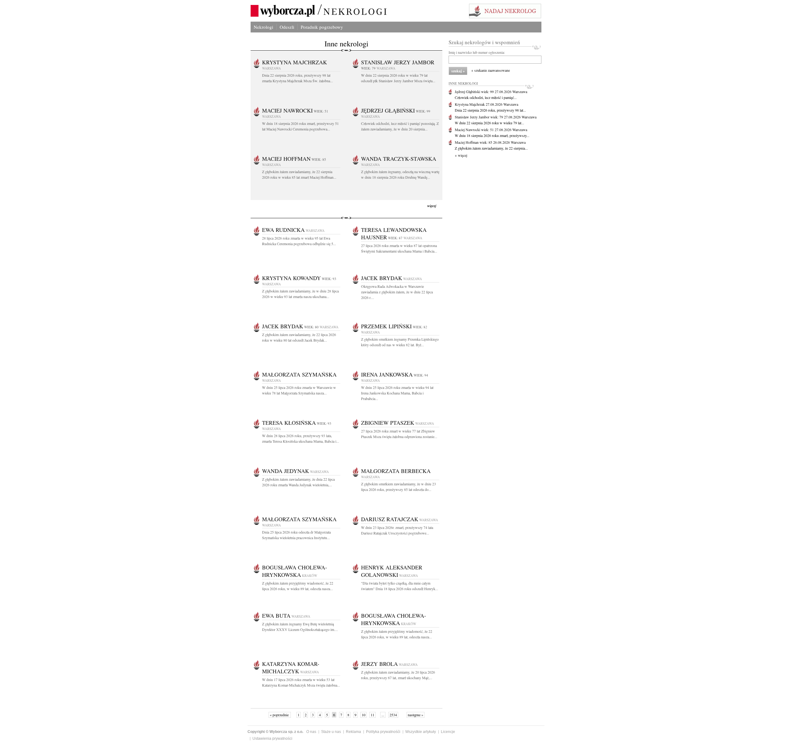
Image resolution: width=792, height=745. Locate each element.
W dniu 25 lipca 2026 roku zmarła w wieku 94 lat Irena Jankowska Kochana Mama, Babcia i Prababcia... (397, 393)
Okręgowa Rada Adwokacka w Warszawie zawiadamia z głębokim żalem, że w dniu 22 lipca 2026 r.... (397, 292)
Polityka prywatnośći (383, 732)
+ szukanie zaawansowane (490, 70)
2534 (393, 714)
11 (372, 714)
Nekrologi (263, 27)
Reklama (353, 732)
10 (363, 714)
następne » (415, 714)
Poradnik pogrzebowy (322, 27)
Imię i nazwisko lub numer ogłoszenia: (477, 52)
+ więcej (461, 155)
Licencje (448, 732)
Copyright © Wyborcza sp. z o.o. (275, 732)
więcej (431, 205)
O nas (311, 732)
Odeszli (287, 27)
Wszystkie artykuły (420, 732)
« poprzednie (280, 714)
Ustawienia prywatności (272, 738)
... (382, 714)
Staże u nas (331, 732)
